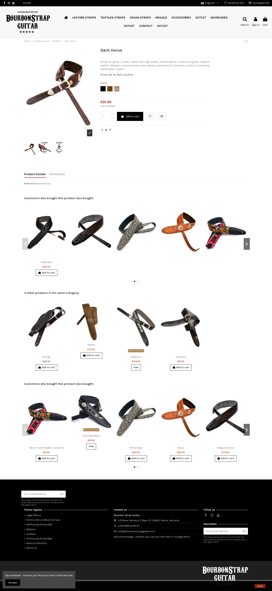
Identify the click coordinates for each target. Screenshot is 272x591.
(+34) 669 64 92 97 (129, 525)
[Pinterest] (110, 130)
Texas (180, 447)
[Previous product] (245, 41)
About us (31, 547)
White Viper (136, 447)
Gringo (47, 356)
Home (27, 3)
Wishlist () (235, 3)
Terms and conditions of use (43, 519)
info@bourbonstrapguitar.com (136, 531)
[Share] (102, 130)
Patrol (91, 344)
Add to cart (132, 116)
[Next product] (247, 41)
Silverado (46, 262)
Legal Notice (33, 515)
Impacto (181, 356)
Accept (13, 582)
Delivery (31, 529)
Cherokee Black (91, 435)
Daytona (136, 356)
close (260, 586)
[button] (129, 26)
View (136, 367)
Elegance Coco (225, 447)
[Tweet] (106, 130)
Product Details (35, 174)
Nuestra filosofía (36, 543)
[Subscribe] (62, 494)
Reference (30, 183)
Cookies (31, 534)
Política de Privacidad (39, 524)
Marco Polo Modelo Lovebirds (46, 447)
